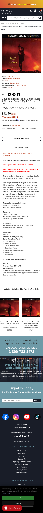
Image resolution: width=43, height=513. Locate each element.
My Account (21, 451)
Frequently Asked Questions (22, 462)
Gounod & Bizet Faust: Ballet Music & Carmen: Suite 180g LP (9, 323)
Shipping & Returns (21, 464)
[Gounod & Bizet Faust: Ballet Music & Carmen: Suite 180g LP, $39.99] (9, 307)
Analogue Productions (13, 78)
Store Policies (21, 467)
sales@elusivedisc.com (21, 441)
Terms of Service (21, 473)
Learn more (6, 493)
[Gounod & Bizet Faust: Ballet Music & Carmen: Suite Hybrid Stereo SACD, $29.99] (31, 307)
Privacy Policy (21, 470)
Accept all (18, 498)
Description (21, 147)
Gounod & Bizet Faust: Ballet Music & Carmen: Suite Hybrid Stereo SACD (31, 323)
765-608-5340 (21, 435)
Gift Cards (21, 456)
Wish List (21, 453)
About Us (21, 485)
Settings (18, 503)
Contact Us (22, 459)
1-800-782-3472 (21, 352)
